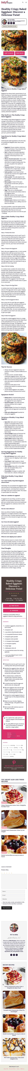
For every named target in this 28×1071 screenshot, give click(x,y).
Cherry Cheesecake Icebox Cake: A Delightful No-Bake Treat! (14, 987)
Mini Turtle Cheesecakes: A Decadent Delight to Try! (14, 1058)
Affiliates (22, 1068)
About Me (6, 1068)
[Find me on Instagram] (14, 955)
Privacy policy (12, 1068)
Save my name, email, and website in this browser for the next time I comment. (13, 903)
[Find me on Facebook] (11, 955)
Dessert (4, 802)
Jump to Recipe (8, 53)
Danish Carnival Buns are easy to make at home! (14, 1034)
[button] (22, 2)
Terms (18, 1068)
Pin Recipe (15, 610)
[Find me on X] (17, 955)
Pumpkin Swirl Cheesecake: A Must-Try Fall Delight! (14, 1011)
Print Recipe (20, 53)
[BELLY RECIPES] (7, 2)
